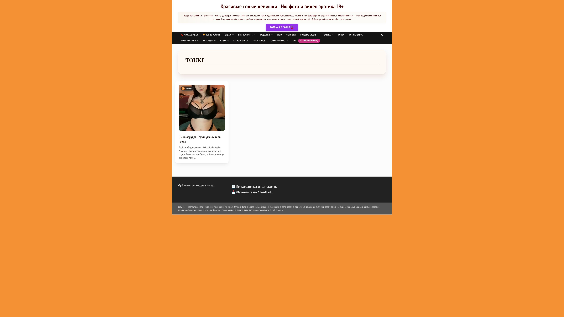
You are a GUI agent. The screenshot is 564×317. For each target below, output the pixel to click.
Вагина (327, 35)
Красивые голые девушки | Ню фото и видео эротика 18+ (282, 7)
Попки (341, 35)
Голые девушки (188, 40)
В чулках (224, 40)
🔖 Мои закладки (189, 35)
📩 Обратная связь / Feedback (251, 192)
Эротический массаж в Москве (198, 185)
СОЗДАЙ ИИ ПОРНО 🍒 (282, 27)
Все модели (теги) (309, 40)
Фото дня (291, 35)
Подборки (265, 35)
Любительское (356, 35)
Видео (228, 35)
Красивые (208, 40)
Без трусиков (258, 40)
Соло (279, 35)
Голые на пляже (278, 40)
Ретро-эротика (240, 40)
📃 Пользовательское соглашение (254, 187)
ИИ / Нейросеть (245, 35)
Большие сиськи (308, 35)
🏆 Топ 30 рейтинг (211, 35)
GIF (294, 40)
